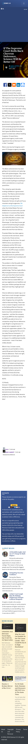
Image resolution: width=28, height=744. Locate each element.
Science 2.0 (12, 67)
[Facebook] (2, 9)
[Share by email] (14, 85)
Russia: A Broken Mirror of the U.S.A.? (7, 686)
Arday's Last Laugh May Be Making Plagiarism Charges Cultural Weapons (16, 596)
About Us (3, 730)
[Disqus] (14, 423)
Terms (25, 729)
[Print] (23, 85)
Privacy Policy (18, 730)
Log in (25, 9)
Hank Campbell (15, 66)
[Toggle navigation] (23, 3)
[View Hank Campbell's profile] (6, 67)
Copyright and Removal (10, 731)
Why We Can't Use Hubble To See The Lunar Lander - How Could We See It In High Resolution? (20, 640)
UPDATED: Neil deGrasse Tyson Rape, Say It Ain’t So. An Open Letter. (7, 635)
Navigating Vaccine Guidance (16, 574)
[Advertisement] (14, 26)
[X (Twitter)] (3, 9)
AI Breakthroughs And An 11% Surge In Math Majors (17, 554)
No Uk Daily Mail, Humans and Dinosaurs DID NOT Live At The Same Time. (20, 689)
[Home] (7, 3)
